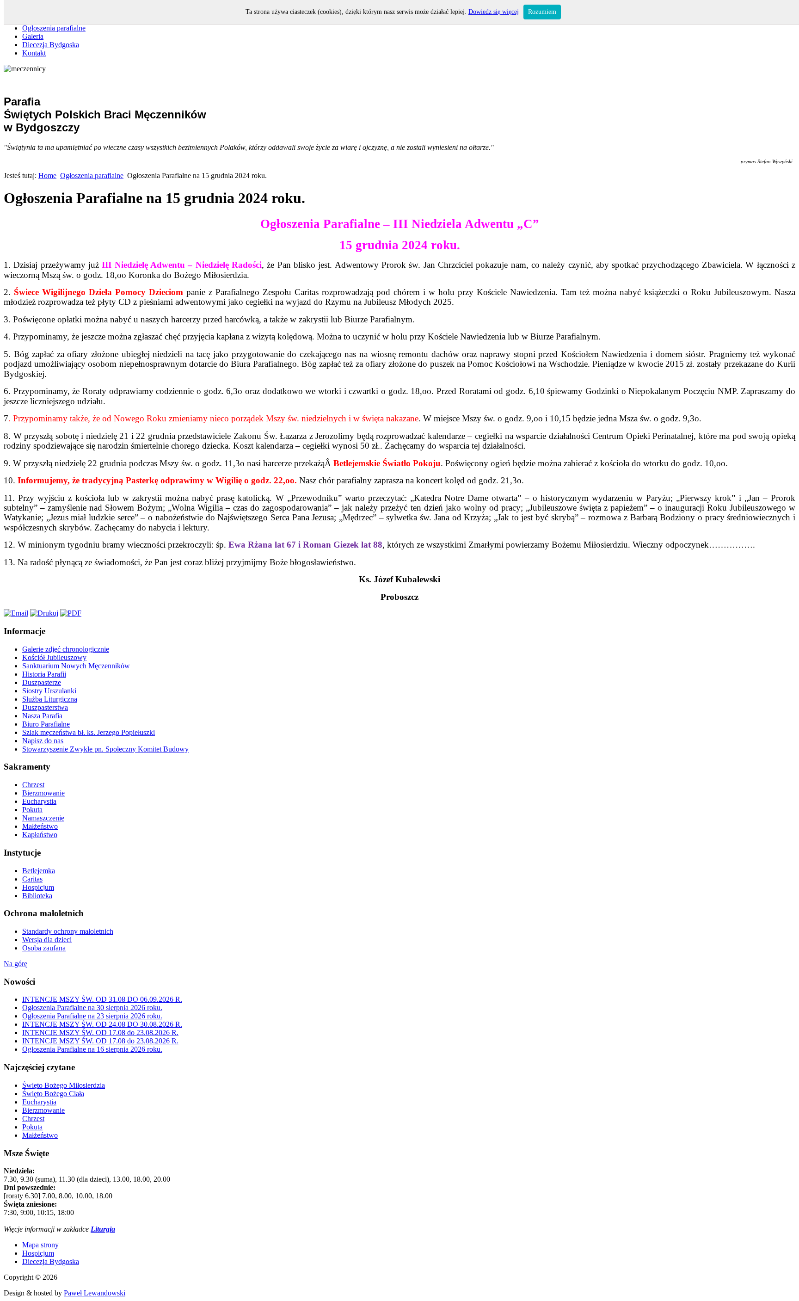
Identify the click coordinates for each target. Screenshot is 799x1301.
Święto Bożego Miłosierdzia (63, 1085)
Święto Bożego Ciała (53, 1094)
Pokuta (32, 1127)
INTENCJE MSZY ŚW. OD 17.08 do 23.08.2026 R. (100, 1032)
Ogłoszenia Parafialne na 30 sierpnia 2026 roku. (92, 1007)
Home (47, 175)
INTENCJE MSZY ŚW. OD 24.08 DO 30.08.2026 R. (102, 1024)
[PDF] (70, 613)
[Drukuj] (44, 613)
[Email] (16, 613)
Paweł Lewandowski (94, 1293)
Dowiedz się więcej (493, 11)
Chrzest (33, 1118)
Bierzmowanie (43, 1110)
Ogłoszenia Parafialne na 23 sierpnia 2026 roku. (92, 1016)
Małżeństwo (40, 1135)
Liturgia (103, 1229)
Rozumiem (542, 11)
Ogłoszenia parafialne (91, 175)
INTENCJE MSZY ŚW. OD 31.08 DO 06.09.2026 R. (102, 999)
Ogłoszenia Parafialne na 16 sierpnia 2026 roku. (92, 1049)
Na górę (15, 964)
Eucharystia (39, 1102)
